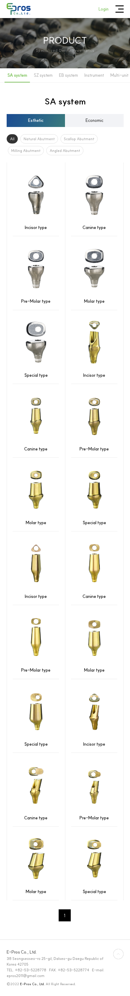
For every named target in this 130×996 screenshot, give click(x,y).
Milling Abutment (26, 150)
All (12, 139)
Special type (36, 375)
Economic (94, 120)
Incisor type (36, 227)
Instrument (94, 75)
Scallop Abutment (79, 139)
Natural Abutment (39, 139)
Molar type (94, 301)
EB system (68, 75)
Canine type (94, 227)
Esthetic (36, 120)
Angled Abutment (65, 150)
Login (104, 9)
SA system (17, 75)
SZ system (43, 75)
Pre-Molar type (35, 301)
